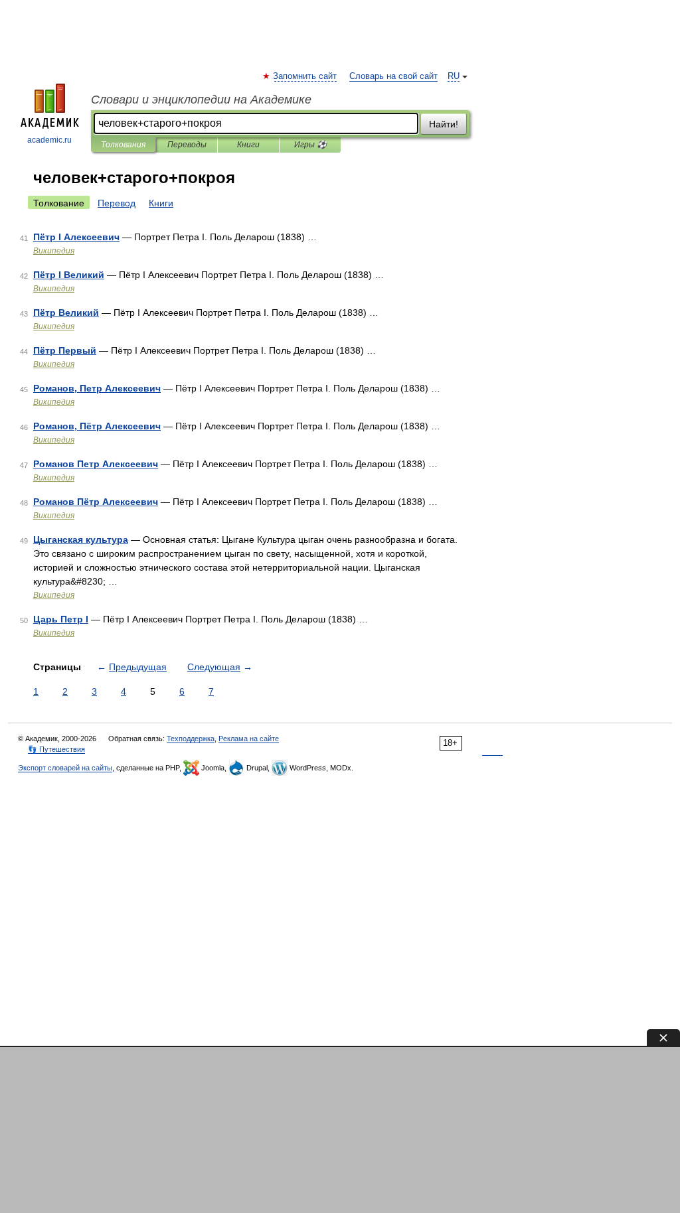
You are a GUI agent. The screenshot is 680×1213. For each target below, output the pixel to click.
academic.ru (49, 140)
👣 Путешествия (56, 749)
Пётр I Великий (68, 274)
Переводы (187, 144)
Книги (248, 144)
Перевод (116, 203)
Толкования (123, 144)
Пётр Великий (66, 312)
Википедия (53, 250)
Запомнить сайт (305, 76)
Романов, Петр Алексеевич (97, 388)
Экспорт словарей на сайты (65, 768)
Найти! (443, 124)
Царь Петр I (60, 619)
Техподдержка (190, 739)
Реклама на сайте (248, 739)
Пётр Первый (64, 350)
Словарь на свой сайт (393, 76)
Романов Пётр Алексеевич (95, 501)
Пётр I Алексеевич (76, 237)
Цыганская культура (80, 539)
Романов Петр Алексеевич (95, 464)
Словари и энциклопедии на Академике (201, 99)
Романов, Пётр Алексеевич (97, 426)
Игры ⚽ (310, 144)
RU (454, 76)
